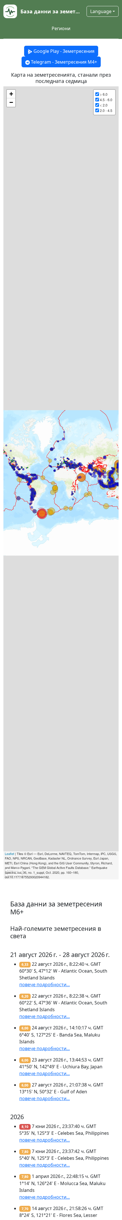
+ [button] (11, 93)
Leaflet (9, 853)
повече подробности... (44, 984)
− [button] (11, 102)
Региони (61, 28)
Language (101, 11)
